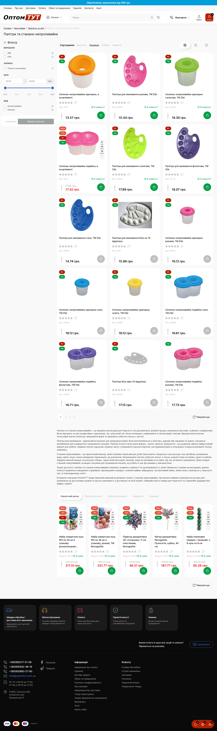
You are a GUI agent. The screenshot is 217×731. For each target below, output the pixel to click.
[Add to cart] (101, 115)
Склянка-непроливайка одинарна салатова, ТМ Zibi (184, 96)
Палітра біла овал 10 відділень (129, 381)
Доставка (31, 8)
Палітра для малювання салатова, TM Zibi (133, 168)
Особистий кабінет (131, 667)
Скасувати (10, 121)
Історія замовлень (131, 671)
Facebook (51, 662)
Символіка (138, 496)
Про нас (19, 8)
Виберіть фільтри (35, 121)
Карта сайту (81, 709)
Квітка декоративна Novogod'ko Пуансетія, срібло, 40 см (167, 541)
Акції (98, 8)
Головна (8, 8)
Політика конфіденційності (88, 682)
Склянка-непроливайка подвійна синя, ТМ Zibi (186, 311)
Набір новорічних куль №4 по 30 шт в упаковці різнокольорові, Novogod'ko (71, 541)
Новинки (117, 45)
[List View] (196, 45)
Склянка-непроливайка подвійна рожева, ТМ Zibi (183, 383)
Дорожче (81, 45)
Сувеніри (153, 496)
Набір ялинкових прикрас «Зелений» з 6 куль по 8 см (198, 540)
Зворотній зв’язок (131, 682)
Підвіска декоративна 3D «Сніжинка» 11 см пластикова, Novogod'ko (135, 541)
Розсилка (126, 678)
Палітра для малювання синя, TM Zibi (80, 238)
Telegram (50, 668)
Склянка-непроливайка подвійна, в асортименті (78, 168)
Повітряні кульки (93, 496)
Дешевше (94, 45)
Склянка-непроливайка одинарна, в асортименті (79, 96)
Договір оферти (82, 675)
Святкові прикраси (117, 496)
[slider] (5, 88)
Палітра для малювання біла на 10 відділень (131, 240)
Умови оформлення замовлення (91, 698)
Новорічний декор (70, 496)
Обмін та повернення (59, 8)
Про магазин (81, 686)
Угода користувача (84, 694)
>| (74, 417)
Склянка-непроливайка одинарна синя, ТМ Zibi (81, 311)
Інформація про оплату (86, 667)
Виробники (80, 701)
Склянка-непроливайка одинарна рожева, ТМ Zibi (184, 240)
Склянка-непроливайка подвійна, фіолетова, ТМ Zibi (77, 383)
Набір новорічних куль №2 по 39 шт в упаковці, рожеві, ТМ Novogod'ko (103, 541)
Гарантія (77, 8)
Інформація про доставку (87, 690)
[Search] (152, 17)
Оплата (42, 8)
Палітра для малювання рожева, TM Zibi (134, 94)
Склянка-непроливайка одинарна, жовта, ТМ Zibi (131, 311)
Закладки (127, 675)
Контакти (88, 8)
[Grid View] (185, 45)
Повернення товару (132, 686)
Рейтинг (106, 45)
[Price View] (207, 45)
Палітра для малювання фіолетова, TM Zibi (186, 168)
